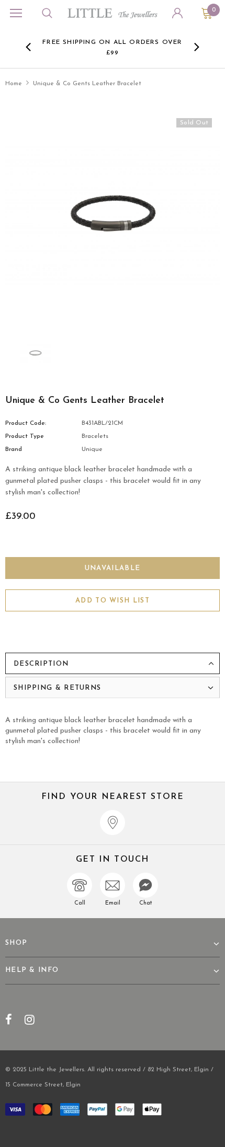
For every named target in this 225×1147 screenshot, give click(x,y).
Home (13, 83)
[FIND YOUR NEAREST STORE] (112, 822)
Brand (13, 449)
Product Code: (25, 423)
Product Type (24, 436)
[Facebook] (8, 1019)
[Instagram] (30, 1019)
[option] (113, 47)
